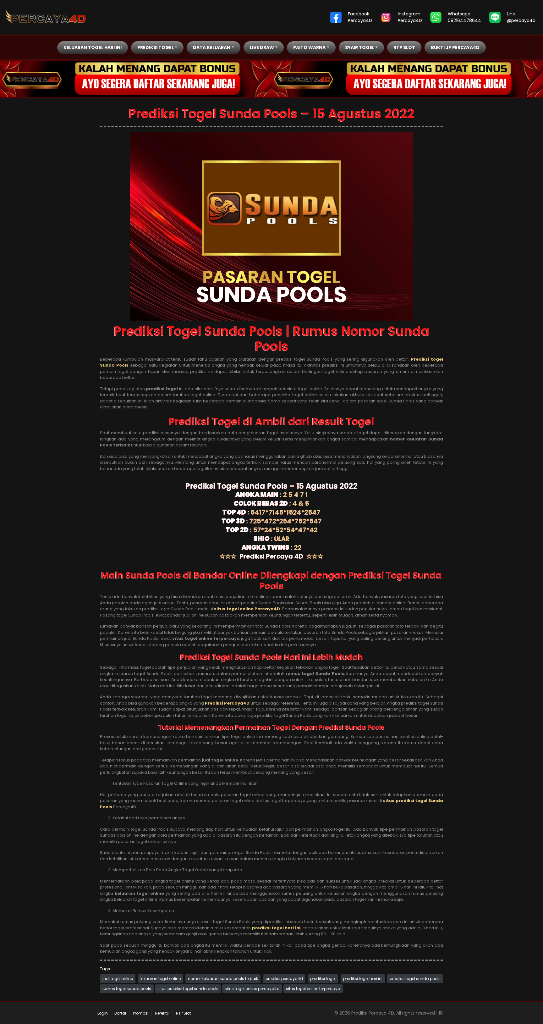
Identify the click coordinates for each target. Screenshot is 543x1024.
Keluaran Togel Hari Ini (92, 47)
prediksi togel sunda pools (415, 978)
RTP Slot (404, 47)
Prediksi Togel (155, 47)
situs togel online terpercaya (313, 988)
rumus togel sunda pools (126, 988)
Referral (162, 1013)
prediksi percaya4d (284, 978)
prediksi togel (323, 978)
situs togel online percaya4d (252, 988)
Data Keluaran (211, 47)
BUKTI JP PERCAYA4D (455, 47)
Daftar (120, 1013)
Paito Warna (309, 47)
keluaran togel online (160, 978)
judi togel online (117, 978)
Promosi (140, 1013)
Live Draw (262, 47)
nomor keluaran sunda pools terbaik (223, 978)
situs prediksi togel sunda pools (187, 988)
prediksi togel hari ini (362, 978)
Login (102, 1013)
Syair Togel (359, 47)
